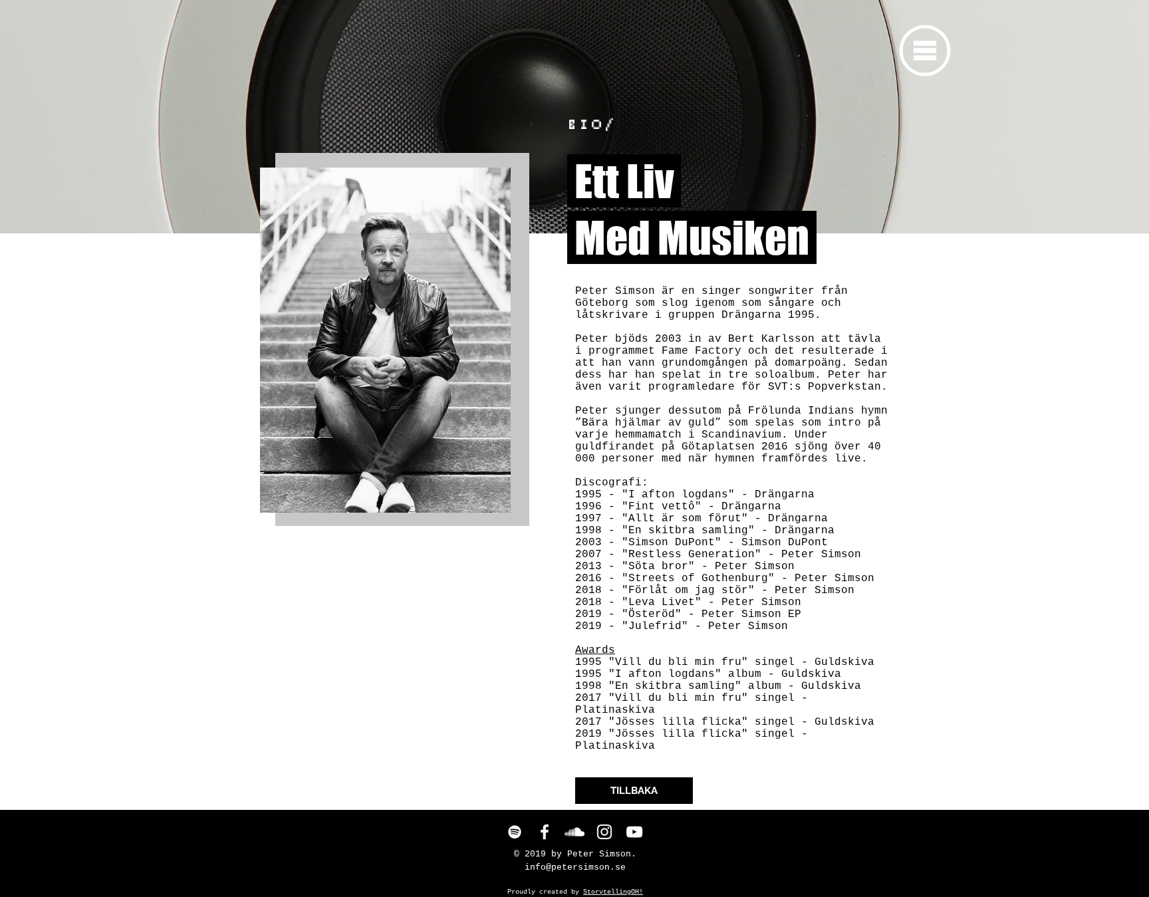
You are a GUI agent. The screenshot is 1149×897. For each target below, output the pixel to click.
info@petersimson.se (575, 867)
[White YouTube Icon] (634, 832)
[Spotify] (515, 832)
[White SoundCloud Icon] (574, 832)
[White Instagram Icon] (604, 832)
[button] (925, 50)
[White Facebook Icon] (545, 832)
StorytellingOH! (613, 892)
